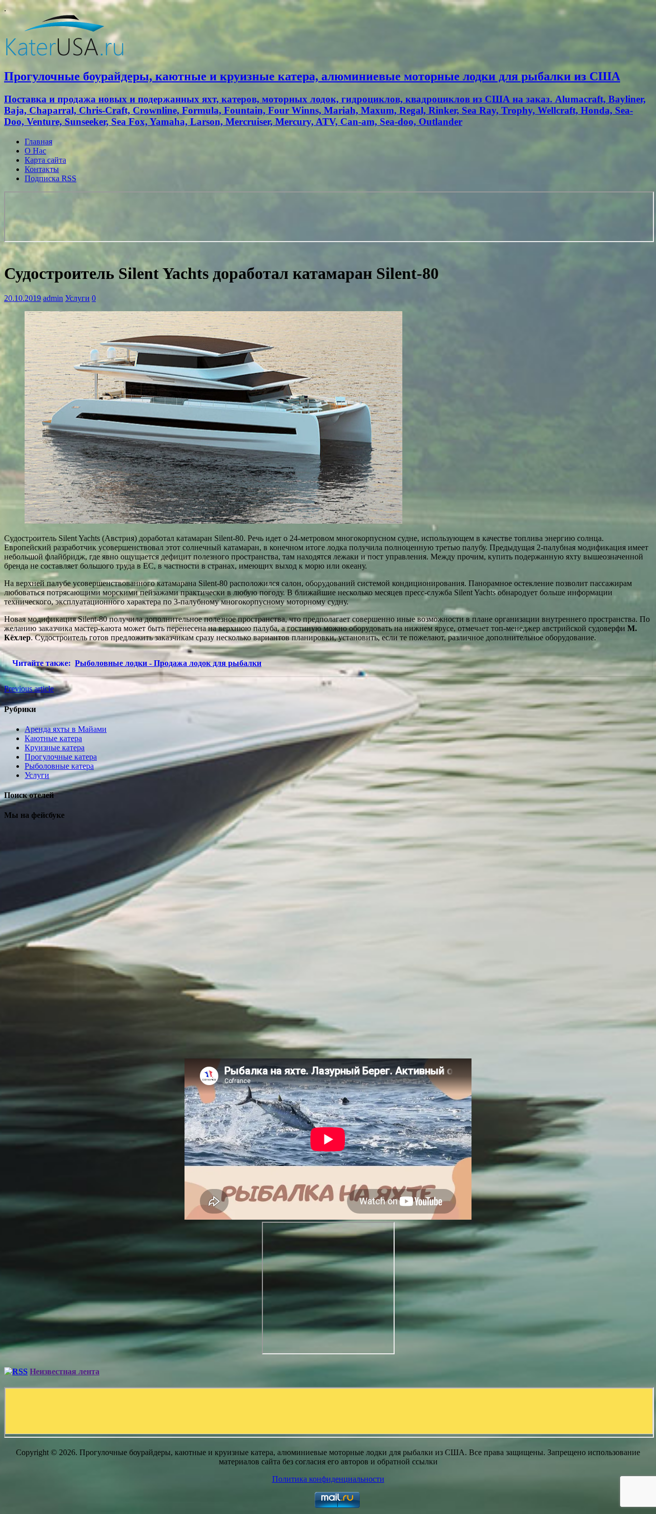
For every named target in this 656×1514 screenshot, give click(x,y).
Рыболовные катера (59, 766)
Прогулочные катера (61, 756)
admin (53, 298)
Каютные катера (53, 738)
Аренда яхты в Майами (66, 729)
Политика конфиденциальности (328, 1479)
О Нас (35, 150)
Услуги (77, 298)
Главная (38, 141)
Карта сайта (45, 160)
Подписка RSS (50, 178)
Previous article (29, 688)
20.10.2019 (22, 298)
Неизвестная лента (64, 1371)
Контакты (42, 169)
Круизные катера (55, 747)
